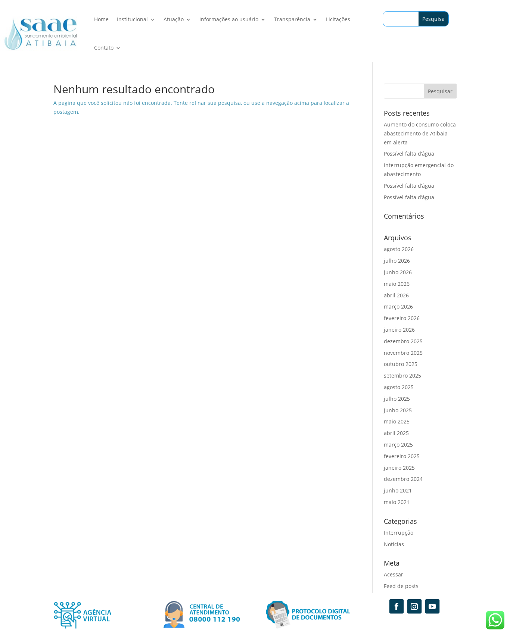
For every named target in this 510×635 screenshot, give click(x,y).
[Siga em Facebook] (396, 606)
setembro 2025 (402, 375)
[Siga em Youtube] (432, 606)
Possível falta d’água (409, 153)
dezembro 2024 (403, 478)
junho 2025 (398, 410)
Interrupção (398, 532)
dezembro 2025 (403, 341)
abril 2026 (396, 295)
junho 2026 (398, 272)
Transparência (292, 19)
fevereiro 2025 (402, 456)
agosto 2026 (399, 249)
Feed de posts (401, 585)
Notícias (394, 544)
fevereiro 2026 (402, 318)
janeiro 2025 (399, 467)
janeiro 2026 (399, 329)
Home (101, 19)
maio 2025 (397, 421)
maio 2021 (397, 502)
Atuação (174, 19)
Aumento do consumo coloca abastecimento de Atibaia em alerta (420, 133)
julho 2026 (397, 260)
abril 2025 (396, 433)
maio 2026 (397, 283)
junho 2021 (398, 490)
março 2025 (398, 444)
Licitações (338, 19)
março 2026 (398, 306)
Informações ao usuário (228, 19)
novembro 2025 (403, 352)
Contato (103, 47)
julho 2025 (397, 398)
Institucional (132, 19)
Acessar (393, 574)
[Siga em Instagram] (414, 606)
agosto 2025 (399, 387)
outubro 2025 (400, 363)
